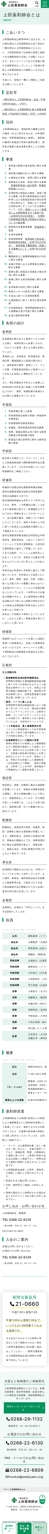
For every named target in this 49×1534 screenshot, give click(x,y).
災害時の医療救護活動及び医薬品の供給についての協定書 (27, 219)
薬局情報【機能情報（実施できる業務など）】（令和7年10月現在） (27, 249)
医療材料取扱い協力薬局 (24, 185)
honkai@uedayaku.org (26, 1477)
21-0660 (27, 1304)
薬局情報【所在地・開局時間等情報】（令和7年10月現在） (27, 242)
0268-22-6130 (26, 1443)
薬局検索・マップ (9, 1528)
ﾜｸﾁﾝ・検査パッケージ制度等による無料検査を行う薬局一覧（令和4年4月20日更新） (28, 212)
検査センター (40, 1528)
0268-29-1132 (27, 1419)
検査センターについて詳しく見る (23, 1408)
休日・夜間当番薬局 (24, 1528)
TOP (5, 1489)
